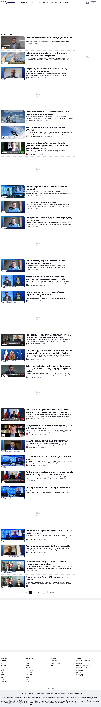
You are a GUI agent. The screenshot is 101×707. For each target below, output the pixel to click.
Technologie (3, 665)
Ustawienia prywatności (74, 693)
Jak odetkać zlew (79, 662)
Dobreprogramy (29, 670)
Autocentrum (54, 660)
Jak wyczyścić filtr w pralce (81, 667)
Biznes (2, 663)
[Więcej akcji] (74, 37)
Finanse (38, 2)
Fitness (27, 677)
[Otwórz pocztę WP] (83, 2)
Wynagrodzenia (4, 681)
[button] (87, 3)
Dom (27, 660)
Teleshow (3, 676)
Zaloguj (94, 2)
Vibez (52, 665)
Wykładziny (78, 672)
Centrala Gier (29, 683)
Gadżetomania (29, 674)
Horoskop (28, 665)
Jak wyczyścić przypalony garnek (83, 665)
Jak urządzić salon (80, 676)
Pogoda (2, 679)
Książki (27, 662)
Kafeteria (28, 669)
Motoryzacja (64, 2)
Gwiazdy (45, 2)
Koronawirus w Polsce (55, 663)
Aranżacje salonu (79, 674)
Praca (2, 677)
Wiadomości (23, 2)
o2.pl (27, 679)
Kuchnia (27, 663)
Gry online (28, 681)
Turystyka (28, 667)
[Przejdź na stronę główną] (2, 4)
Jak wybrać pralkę (80, 663)
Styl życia (54, 2)
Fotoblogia (28, 676)
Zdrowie (2, 674)
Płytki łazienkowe (79, 669)
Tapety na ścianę (79, 670)
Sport (31, 2)
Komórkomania (29, 672)
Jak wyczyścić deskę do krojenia (83, 660)
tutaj (31, 703)
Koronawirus (53, 662)
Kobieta (2, 670)
